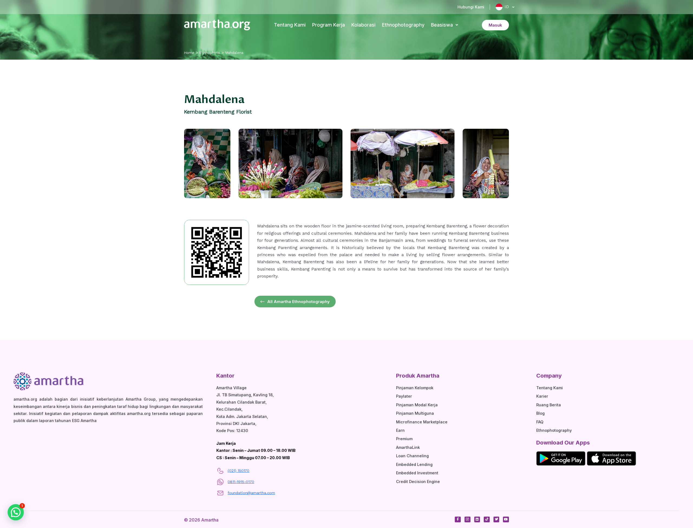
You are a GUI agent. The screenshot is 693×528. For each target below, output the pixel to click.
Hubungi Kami (470, 7)
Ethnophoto (210, 52)
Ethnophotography (403, 24)
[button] (16, 512)
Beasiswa (442, 24)
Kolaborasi (363, 24)
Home (189, 52)
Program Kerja (328, 24)
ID (506, 6)
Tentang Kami (290, 24)
